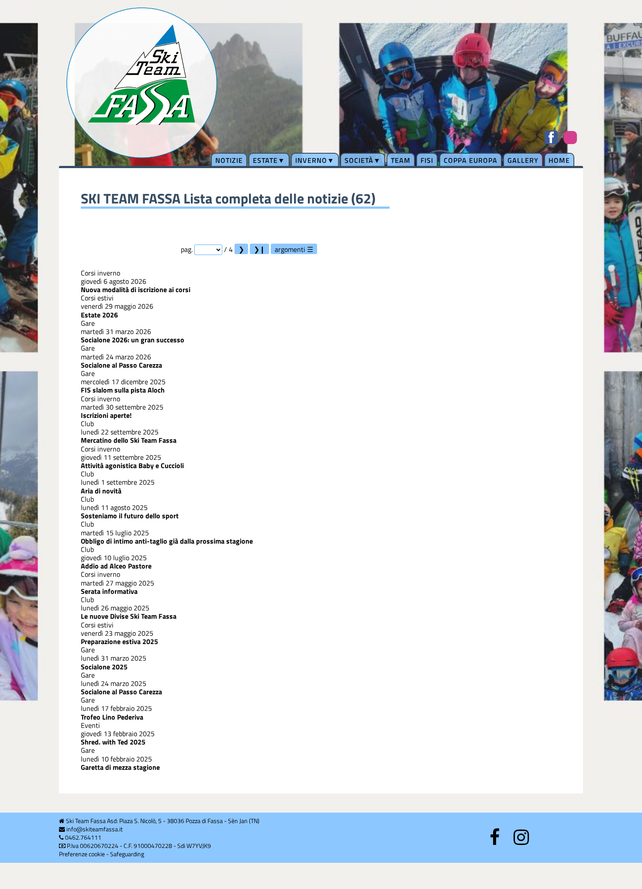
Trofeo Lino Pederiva (112, 717)
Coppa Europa (470, 160)
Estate (265, 160)
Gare (88, 323)
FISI (427, 160)
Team (401, 160)
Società (359, 160)
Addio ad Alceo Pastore (116, 566)
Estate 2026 (99, 315)
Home (559, 160)
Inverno (311, 160)
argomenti (290, 249)
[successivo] (241, 249)
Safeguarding (127, 854)
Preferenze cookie (82, 854)
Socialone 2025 (104, 667)
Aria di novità (101, 491)
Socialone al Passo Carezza (121, 365)
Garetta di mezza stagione (120, 767)
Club (87, 423)
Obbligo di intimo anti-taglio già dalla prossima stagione (167, 541)
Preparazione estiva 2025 (119, 641)
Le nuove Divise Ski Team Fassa (128, 616)
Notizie (229, 160)
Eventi (90, 725)
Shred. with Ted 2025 (113, 742)
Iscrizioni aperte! (106, 415)
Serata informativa (109, 591)
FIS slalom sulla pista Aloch (123, 390)
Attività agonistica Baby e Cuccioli (132, 465)
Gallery (522, 160)
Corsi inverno (100, 273)
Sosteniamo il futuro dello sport (130, 515)
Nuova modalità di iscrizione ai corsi (135, 289)
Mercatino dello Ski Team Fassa (128, 440)
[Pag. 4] (259, 249)
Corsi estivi (97, 298)
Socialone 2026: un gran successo (132, 339)
